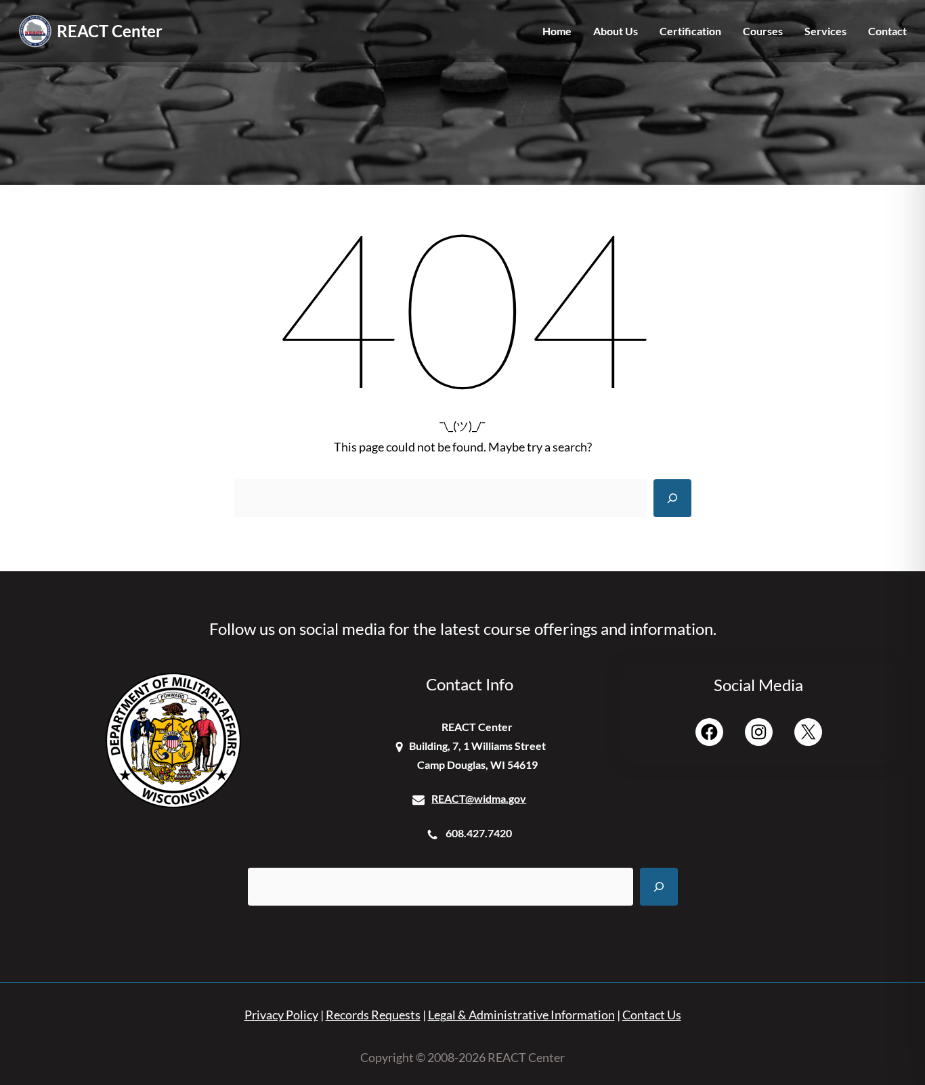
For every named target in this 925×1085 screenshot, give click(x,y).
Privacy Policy (281, 1015)
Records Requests (373, 1015)
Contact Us (651, 1015)
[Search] (672, 498)
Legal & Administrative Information (521, 1015)
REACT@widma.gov (478, 798)
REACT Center (110, 31)
